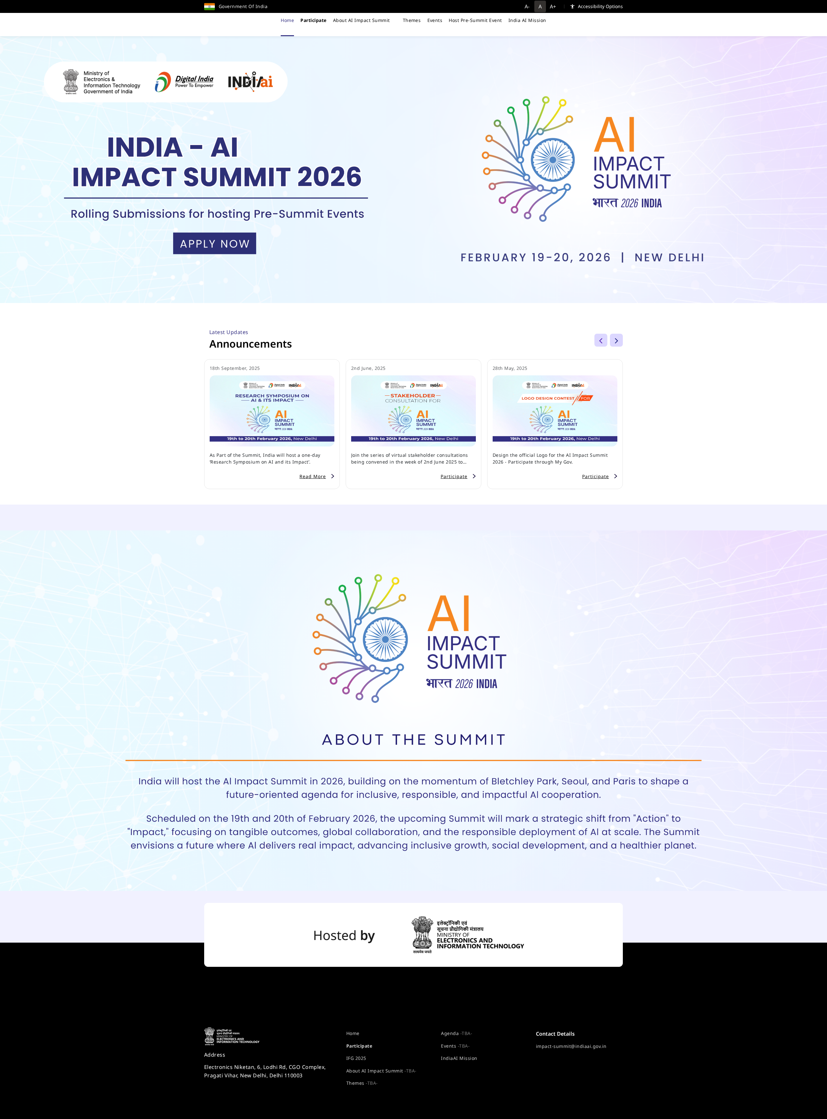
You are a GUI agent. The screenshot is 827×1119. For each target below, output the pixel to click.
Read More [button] (312, 476)
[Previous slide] (600, 340)
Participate (359, 1046)
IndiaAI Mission (459, 1058)
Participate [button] (454, 476)
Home (287, 20)
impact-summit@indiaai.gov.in (571, 1046)
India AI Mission (527, 20)
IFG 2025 (356, 1058)
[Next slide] (616, 340)
